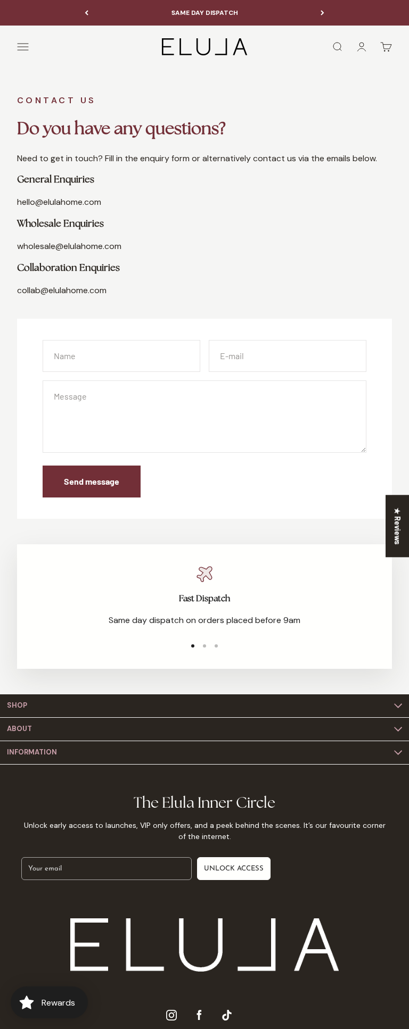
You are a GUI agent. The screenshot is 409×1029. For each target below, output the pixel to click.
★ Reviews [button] (397, 526)
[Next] (322, 12)
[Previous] (86, 12)
